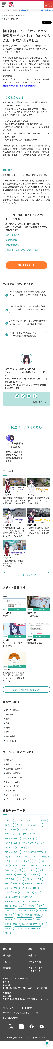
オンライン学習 (11, 888)
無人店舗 (8, 915)
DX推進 (44, 856)
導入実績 (7, 955)
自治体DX (9, 919)
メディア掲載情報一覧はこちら (26, 689)
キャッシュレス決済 (27, 910)
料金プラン (33, 955)
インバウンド (35, 825)
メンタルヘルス (11, 843)
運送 (38, 919)
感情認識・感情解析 (14, 768)
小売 (43, 888)
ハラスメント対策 (29, 888)
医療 (7, 883)
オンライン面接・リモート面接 (27, 928)
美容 (27, 915)
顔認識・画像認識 (13, 773)
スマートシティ (11, 834)
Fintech (44, 861)
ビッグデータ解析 (24, 919)
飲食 (8, 731)
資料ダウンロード (26, 264)
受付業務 (16, 883)
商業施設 (9, 714)
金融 (7, 923)
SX (20, 870)
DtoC (34, 856)
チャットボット (11, 838)
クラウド (30, 820)
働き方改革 (9, 879)
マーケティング (28, 838)
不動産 (20, 874)
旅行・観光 (17, 906)
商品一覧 (7, 949)
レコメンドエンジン (14, 781)
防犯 (43, 923)
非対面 (7, 928)
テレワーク (21, 825)
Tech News (30, 870)
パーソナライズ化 (34, 879)
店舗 (15, 892)
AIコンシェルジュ (12, 852)
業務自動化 (9, 910)
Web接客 (8, 874)
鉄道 (8, 718)
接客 (37, 892)
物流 (18, 915)
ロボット (8, 825)
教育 (7, 906)
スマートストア (28, 834)
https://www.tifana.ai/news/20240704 (19, 85)
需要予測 (9, 759)
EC (35, 861)
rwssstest (34, 865)
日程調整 (30, 906)
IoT (6, 865)
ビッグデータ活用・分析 (16, 799)
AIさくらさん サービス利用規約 (17, 1007)
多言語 (39, 883)
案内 (40, 906)
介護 (44, 874)
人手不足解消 (32, 874)
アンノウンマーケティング (33, 843)
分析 (20, 879)
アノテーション (12, 794)
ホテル (7, 820)
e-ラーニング (24, 861)
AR (26, 856)
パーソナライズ (12, 786)
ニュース (13, 10)
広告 (7, 892)
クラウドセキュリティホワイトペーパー (21, 1012)
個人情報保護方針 (11, 1017)
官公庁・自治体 (12, 710)
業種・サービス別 (36, 949)
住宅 (8, 723)
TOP (5, 10)
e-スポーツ (9, 861)
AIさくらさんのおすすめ (34, 852)
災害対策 (43, 910)
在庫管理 (28, 883)
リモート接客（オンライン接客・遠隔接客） (23, 901)
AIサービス (9, 847)
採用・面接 (25, 892)
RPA (23, 865)
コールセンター (12, 740)
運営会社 (7, 968)
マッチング (10, 790)
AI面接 (17, 856)
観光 (8, 727)
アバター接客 (27, 897)
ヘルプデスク (10, 829)
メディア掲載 (34, 961)
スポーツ (42, 820)
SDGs (45, 865)
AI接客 (7, 856)
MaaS (14, 865)
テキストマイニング (14, 777)
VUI (41, 870)
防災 (35, 923)
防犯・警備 (10, 736)
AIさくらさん (24, 847)
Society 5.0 (9, 870)
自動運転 (37, 915)
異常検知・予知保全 (14, 764)
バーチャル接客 (11, 897)
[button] (4, 4)
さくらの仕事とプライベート (35, 969)
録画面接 (25, 923)
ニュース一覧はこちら (26, 575)
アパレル (18, 820)
